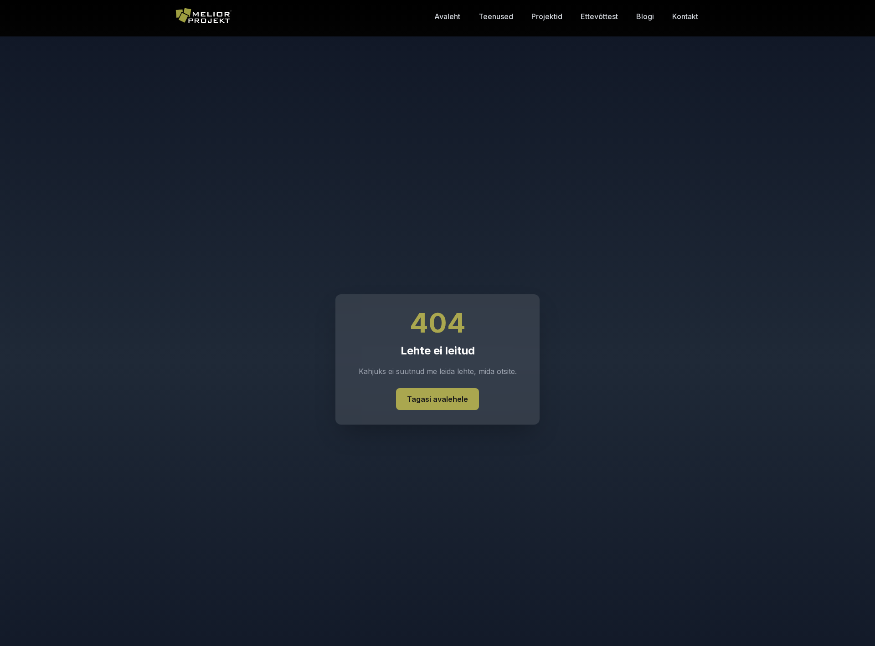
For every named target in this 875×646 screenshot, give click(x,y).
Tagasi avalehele (437, 399)
